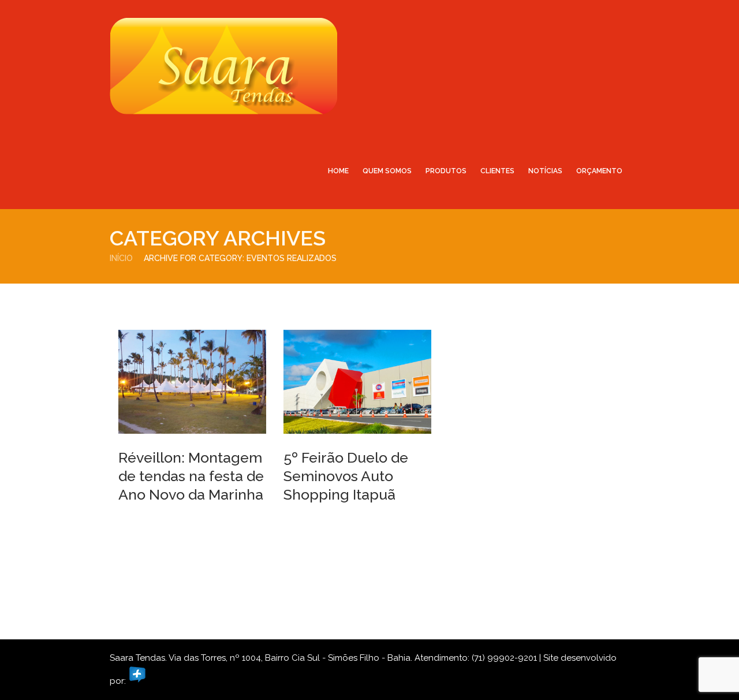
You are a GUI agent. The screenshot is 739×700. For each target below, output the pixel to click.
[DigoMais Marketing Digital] (137, 681)
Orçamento (599, 171)
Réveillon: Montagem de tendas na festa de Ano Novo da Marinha (191, 476)
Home (338, 171)
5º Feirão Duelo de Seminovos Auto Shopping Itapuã (345, 476)
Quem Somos (387, 171)
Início (121, 258)
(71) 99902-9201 (504, 658)
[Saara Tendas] (223, 65)
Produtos (446, 171)
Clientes (497, 171)
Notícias (545, 171)
